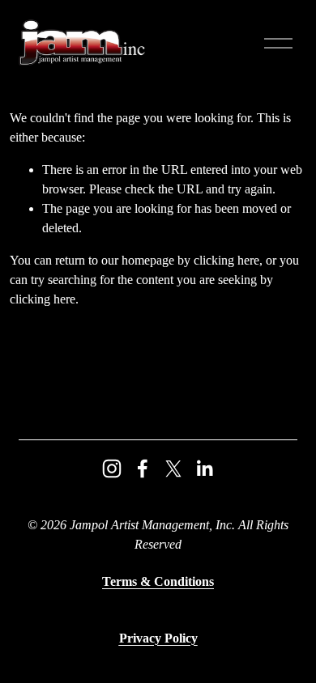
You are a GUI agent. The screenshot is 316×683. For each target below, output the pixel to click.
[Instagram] (112, 468)
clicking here (226, 260)
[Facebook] (142, 468)
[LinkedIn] (204, 468)
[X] (173, 468)
